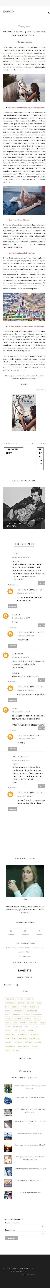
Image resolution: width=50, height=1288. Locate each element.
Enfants (8, 1019)
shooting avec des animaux (13, 53)
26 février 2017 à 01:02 (21, 657)
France (14, 1023)
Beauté (21, 1003)
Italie (27, 1027)
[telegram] (9, 443)
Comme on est (24, 1268)
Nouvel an (22, 1038)
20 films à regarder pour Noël (30, 1192)
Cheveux (8, 1011)
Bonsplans (34, 1007)
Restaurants (10, 1046)
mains (23, 1030)
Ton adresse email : (24, 1223)
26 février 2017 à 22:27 (25, 739)
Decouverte (37, 1015)
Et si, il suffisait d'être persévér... (18, 524)
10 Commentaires (37, 443)
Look (16, 1030)
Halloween (33, 1023)
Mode (7, 1038)
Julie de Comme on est (30, 590)
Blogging (13, 1007)
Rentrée (38, 1042)
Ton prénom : (24, 1230)
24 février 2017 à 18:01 (20, 557)
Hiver (42, 1023)
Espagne (27, 1019)
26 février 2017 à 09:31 (21, 712)
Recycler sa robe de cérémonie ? (29, 1133)
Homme (7, 1027)
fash (15, 708)
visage (7, 1050)
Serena (16, 554)
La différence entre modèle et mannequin (30, 1169)
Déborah (27, 67)
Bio (6, 1007)
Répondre (42, 583)
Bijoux (39, 1003)
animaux (20, 999)
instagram (25, 935)
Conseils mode (32, 1011)
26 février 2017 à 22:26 (25, 593)
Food (7, 1023)
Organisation (35, 1038)
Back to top (28, 1275)
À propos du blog (25, 952)
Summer (35, 1046)
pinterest (11, 935)
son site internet (20, 370)
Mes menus (34, 1034)
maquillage (22, 1034)
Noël (13, 1038)
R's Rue (16, 614)
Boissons (23, 1007)
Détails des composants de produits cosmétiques (25, 947)
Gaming (23, 1023)
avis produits (10, 1003)
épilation (17, 1019)
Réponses (13, 585)
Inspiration (17, 1027)
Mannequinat (24, 26)
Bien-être (30, 1003)
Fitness (36, 1019)
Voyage (15, 1050)
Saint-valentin (23, 1046)
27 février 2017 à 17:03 (20, 760)
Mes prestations (25, 956)
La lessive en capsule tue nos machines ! (30, 1097)
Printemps (18, 1042)
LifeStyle (35, 1027)
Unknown (18, 654)
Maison (30, 1030)
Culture (27, 1015)
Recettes (28, 1042)
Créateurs (16, 1015)
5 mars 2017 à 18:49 (24, 796)
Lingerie (8, 1030)
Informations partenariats (25, 943)
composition (18, 1011)
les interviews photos (17, 61)
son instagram (30, 362)
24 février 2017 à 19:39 (21, 618)
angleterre (9, 999)
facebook (39, 935)
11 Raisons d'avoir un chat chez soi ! (30, 1180)
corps (7, 1015)
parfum (8, 1042)
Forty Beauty (20, 757)
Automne (29, 999)
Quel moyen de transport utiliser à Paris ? (29, 1145)
